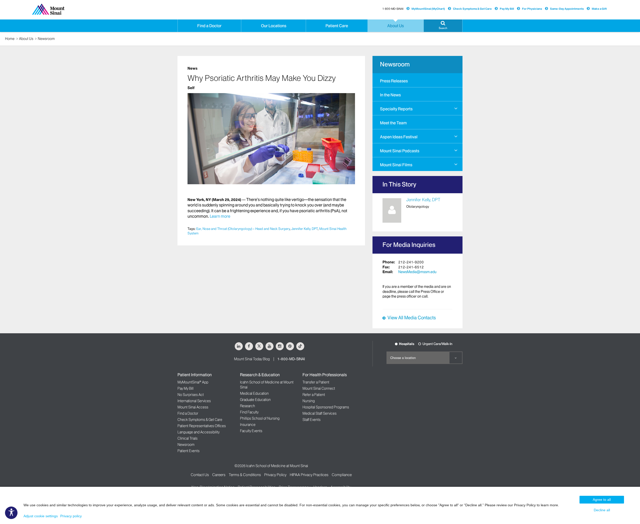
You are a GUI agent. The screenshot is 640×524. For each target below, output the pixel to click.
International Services (194, 401)
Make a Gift (599, 8)
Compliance (342, 474)
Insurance (248, 424)
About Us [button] (395, 25)
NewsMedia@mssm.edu (417, 272)
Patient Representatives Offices (202, 426)
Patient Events (189, 451)
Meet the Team (393, 122)
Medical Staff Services (319, 413)
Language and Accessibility (199, 432)
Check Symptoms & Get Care (472, 8)
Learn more (220, 216)
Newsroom (46, 38)
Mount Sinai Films (396, 164)
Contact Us (200, 474)
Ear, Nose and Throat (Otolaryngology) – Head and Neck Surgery (243, 229)
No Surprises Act (191, 394)
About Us (26, 38)
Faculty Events (251, 431)
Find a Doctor (188, 413)
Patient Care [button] (337, 25)
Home (9, 38)
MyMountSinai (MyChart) (428, 8)
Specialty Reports (396, 108)
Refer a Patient (313, 394)
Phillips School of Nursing (260, 418)
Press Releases (394, 80)
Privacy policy (71, 516)
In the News (390, 94)
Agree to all (602, 500)
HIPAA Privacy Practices (309, 474)
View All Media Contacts (412, 318)
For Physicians (532, 8)
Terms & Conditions (245, 474)
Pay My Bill (507, 8)
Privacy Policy (275, 474)
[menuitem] (417, 80)
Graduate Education (255, 399)
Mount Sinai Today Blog (252, 359)
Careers (219, 474)
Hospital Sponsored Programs (325, 407)
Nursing (308, 401)
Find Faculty (249, 412)
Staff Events (311, 419)
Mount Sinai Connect (318, 388)
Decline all (602, 510)
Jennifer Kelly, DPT (304, 229)
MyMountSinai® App (193, 382)
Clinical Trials (188, 438)
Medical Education (254, 393)
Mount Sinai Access (193, 407)
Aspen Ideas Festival (399, 136)
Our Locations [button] (273, 25)
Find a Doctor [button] (209, 25)
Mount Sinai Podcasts (399, 150)
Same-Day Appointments (567, 8)
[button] (443, 25)
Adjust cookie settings (41, 516)
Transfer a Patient (315, 382)
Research (247, 406)
